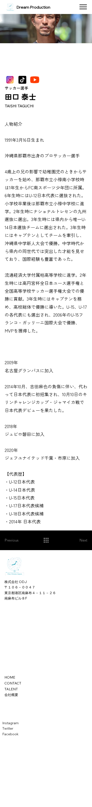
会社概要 (11, 695)
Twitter (9, 728)
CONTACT (12, 683)
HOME (9, 677)
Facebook (12, 734)
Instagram (12, 723)
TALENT (11, 689)
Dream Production (33, 7)
